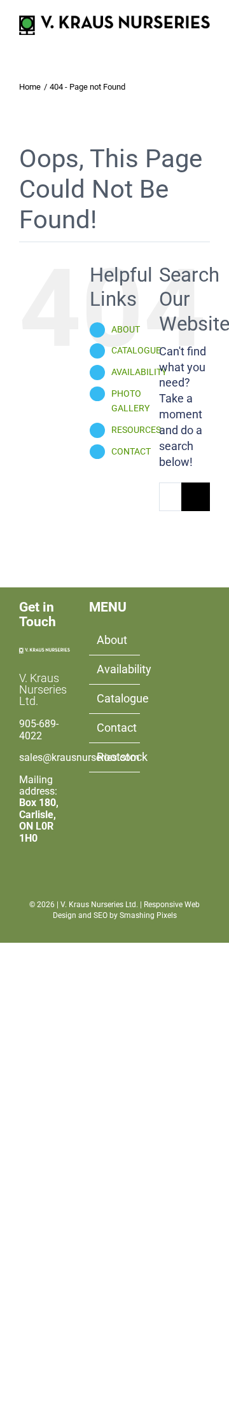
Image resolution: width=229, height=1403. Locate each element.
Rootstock (115, 756)
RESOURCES (136, 430)
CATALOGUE (136, 350)
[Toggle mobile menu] (205, 41)
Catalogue (115, 698)
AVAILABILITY (139, 372)
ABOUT (125, 329)
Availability (115, 669)
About (112, 640)
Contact (115, 727)
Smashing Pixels (148, 915)
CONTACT (131, 451)
